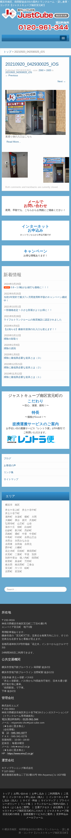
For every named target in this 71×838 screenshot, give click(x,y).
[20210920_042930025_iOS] (35, 112)
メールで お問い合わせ (35, 205)
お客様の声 (10, 465)
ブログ (7, 458)
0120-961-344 (30, 719)
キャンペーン (35, 253)
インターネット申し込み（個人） (27, 797)
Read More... (14, 141)
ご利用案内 (54, 793)
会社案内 (58, 807)
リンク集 (8, 472)
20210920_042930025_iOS (18, 72)
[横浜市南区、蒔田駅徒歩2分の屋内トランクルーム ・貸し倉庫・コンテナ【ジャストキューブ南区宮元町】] (35, 13)
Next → (62, 81)
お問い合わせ (21, 793)
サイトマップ (11, 479)
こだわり (35, 403)
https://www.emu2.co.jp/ (20, 753)
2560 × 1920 (45, 70)
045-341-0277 (19, 733)
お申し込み (38, 793)
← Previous (11, 75)
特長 (35, 414)
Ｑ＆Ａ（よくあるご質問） (16, 807)
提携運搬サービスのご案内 (35, 428)
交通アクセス (42, 807)
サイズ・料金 (30, 800)
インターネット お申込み (35, 230)
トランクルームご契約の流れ (49, 803)
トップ (6, 793)
